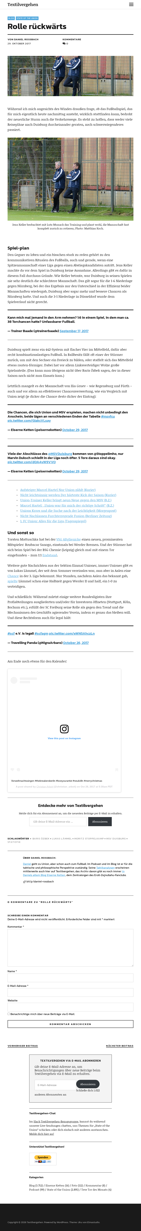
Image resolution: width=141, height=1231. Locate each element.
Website (13, 1000)
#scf (11, 633)
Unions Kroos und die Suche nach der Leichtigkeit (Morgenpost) (68, 510)
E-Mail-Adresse (18, 986)
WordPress (62, 1222)
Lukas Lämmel (62, 838)
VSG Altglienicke (68, 539)
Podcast (34, 1189)
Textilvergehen (23, 4)
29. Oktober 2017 (19, 43)
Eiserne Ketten (55, 1185)
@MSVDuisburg (60, 453)
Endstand (49, 555)
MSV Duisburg (116, 838)
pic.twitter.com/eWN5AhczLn (72, 633)
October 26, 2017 (76, 642)
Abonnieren (100, 821)
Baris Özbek (41, 838)
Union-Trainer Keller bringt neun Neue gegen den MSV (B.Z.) (65, 500)
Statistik (14, 842)
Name (12, 971)
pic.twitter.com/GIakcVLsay (29, 420)
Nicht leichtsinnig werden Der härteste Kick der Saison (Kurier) (68, 495)
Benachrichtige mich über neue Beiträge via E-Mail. (42, 1014)
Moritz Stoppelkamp (89, 838)
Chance (13, 576)
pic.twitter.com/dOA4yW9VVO (32, 462)
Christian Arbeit (44, 786)
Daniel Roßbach (43, 858)
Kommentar (16, 927)
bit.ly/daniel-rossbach (40, 881)
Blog (11, 18)
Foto (74, 1185)
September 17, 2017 (74, 330)
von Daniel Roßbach (23, 39)
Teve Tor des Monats (94, 1189)
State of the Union (27, 18)
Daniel (27, 864)
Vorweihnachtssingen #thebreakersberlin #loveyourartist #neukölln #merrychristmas (56, 780)
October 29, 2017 (75, 429)
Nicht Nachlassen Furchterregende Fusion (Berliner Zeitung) (66, 516)
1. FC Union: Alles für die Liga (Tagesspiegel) (53, 521)
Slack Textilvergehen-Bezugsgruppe (56, 1121)
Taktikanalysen (105, 868)
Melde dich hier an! (41, 1134)
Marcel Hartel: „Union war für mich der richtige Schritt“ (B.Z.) (67, 505)
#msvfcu (108, 416)
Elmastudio (93, 1222)
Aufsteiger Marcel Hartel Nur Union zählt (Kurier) (58, 489)
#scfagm (41, 633)
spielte (13, 581)
